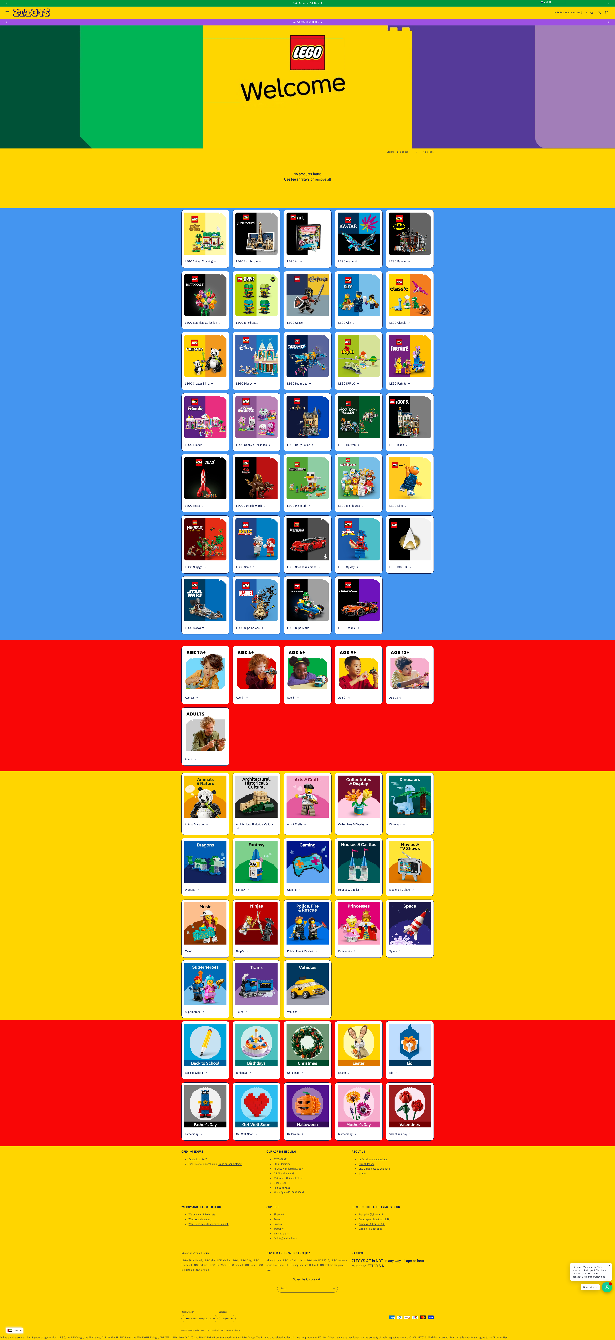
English (547, 2)
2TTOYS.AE (280, 1159)
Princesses (345, 951)
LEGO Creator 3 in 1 (197, 383)
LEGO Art (292, 261)
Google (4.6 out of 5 (370, 1228)
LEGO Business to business (374, 1168)
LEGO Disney (244, 383)
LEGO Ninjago (193, 567)
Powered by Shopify (232, 1330)
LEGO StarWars (194, 628)
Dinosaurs (395, 824)
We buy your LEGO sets (202, 1214)
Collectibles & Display (351, 824)
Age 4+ (240, 698)
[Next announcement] (608, 3)
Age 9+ (342, 698)
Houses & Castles (349, 890)
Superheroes (193, 1012)
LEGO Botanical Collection (201, 323)
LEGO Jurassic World (249, 506)
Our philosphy (366, 1164)
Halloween (293, 1134)
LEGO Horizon (347, 445)
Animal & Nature (195, 824)
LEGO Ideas (192, 506)
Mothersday (345, 1134)
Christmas (293, 1073)
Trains (240, 1012)
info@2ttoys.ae (282, 1187)
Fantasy (241, 890)
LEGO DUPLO (346, 383)
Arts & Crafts (294, 824)
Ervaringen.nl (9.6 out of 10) (374, 1219)
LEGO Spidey (346, 567)
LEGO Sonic (243, 567)
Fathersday (191, 1134)
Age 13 (393, 698)
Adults (189, 759)
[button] (7, 12)
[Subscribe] (334, 1288)
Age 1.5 (189, 698)
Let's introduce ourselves (373, 1159)
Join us (363, 1173)
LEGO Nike (396, 506)
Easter (342, 1073)
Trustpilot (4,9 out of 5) (372, 1214)
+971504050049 (295, 1192)
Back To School (194, 1073)
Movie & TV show (399, 890)
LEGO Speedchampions (301, 567)
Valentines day (398, 1134)
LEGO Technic (347, 628)
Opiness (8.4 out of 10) (372, 1224)
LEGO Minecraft (297, 506)
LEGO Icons (396, 445)
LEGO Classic (397, 323)
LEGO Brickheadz (247, 323)
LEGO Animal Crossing (199, 261)
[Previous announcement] (6, 3)
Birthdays (242, 1073)
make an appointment (230, 1164)
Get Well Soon (244, 1134)
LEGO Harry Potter (298, 445)
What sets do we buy (200, 1219)
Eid (391, 1073)
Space (393, 951)
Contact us (194, 1159)
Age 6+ (291, 698)
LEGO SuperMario (298, 628)
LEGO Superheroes (248, 628)
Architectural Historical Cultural (255, 824)
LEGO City (344, 323)
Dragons (190, 890)
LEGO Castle (295, 323)
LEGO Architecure (247, 261)
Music (188, 951)
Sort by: (390, 151)
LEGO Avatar (346, 261)
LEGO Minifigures (349, 506)
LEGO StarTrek (398, 567)
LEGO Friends (193, 445)
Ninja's (240, 951)
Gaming (292, 890)
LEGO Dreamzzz (297, 383)
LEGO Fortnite (397, 383)
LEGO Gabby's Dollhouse (251, 445)
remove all (323, 179)
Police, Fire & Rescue (300, 951)
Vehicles (292, 1012)
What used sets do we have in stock (208, 1224)
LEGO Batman (398, 261)
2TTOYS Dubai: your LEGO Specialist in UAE (206, 1330)
